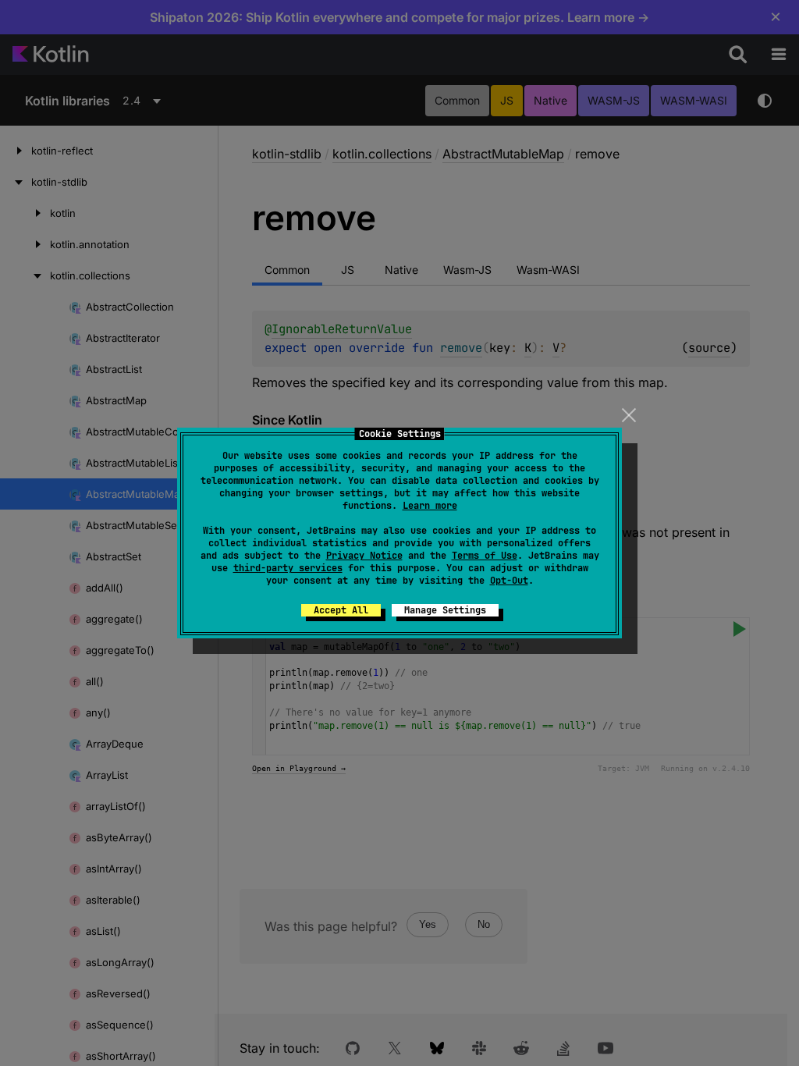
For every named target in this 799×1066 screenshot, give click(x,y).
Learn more (430, 505)
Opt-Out (509, 580)
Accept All (341, 610)
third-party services (288, 568)
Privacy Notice (364, 555)
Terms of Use (484, 555)
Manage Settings (445, 610)
